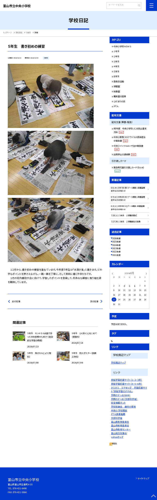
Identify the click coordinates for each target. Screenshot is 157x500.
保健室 (117, 86)
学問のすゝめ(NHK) (120, 395)
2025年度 (116, 241)
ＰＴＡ (116, 106)
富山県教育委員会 (120, 421)
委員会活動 (119, 81)
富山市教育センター (121, 429)
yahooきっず (117, 436)
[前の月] (112, 273)
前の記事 (16, 301)
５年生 (116, 71)
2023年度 (116, 248)
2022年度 (116, 251)
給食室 (117, 91)
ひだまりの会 (119, 101)
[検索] (137, 6)
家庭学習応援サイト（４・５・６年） (126, 383)
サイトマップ (143, 478)
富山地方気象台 (119, 433)
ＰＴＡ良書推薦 (118, 414)
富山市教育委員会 (120, 425)
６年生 (116, 76)
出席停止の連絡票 (124, 154)
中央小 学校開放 (119, 410)
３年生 (116, 61)
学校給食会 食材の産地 (123, 406)
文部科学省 (116, 418)
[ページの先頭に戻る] (153, 496)
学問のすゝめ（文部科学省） (124, 399)
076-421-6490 (20, 488)
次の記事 (94, 301)
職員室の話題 (120, 96)
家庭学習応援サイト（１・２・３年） (126, 379)
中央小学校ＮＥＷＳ (122, 46)
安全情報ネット (118, 402)
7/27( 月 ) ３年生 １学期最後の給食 (125, 221)
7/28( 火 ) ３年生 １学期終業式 (124, 215)
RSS (114, 443)
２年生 (116, 56)
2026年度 (116, 238)
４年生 (116, 66)
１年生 (116, 51)
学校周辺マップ (118, 362)
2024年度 (116, 245)
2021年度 (116, 255)
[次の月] (146, 273)
